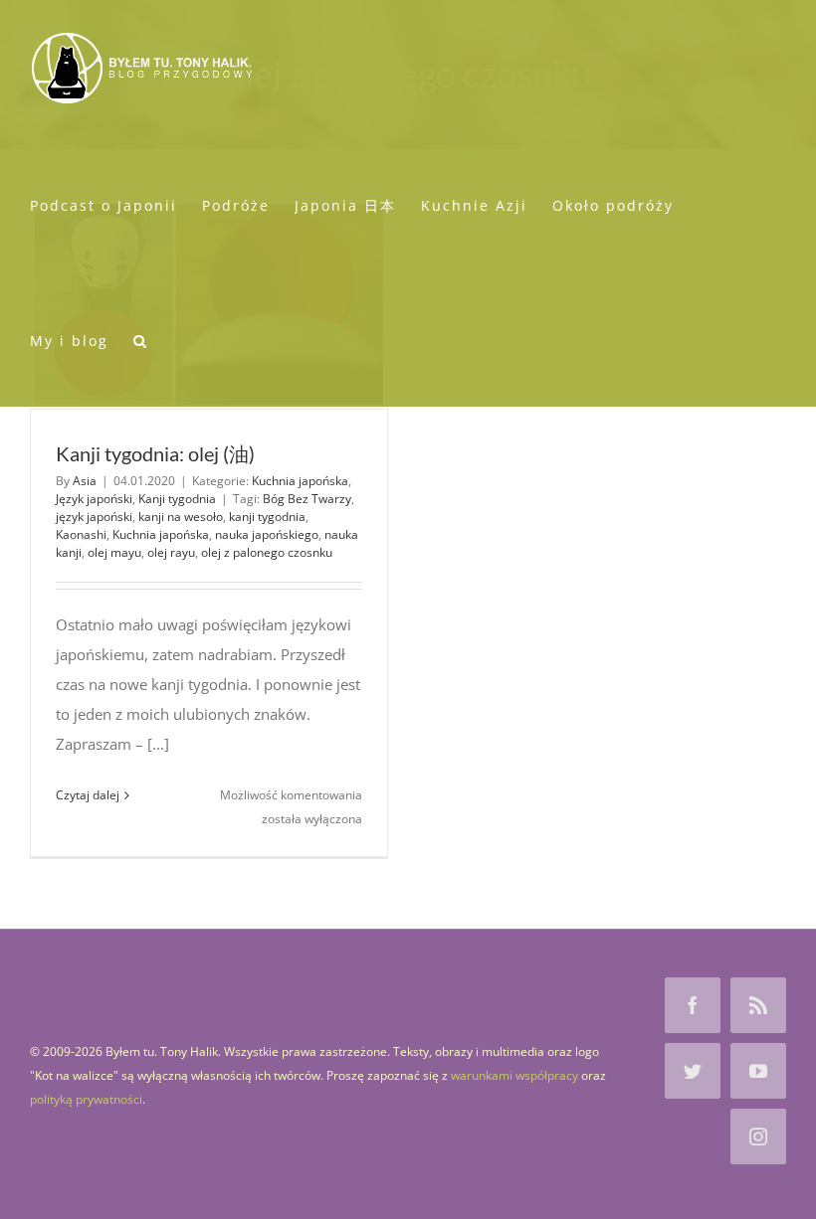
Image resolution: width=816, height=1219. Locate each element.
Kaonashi (81, 534)
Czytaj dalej (87, 794)
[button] (140, 339)
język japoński (94, 516)
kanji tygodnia (267, 516)
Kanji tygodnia (177, 498)
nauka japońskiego (266, 534)
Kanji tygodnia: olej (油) (155, 453)
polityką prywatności (86, 1099)
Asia (85, 480)
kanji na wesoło (180, 516)
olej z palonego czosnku (266, 552)
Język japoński (94, 498)
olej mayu (114, 552)
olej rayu (171, 552)
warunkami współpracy (514, 1075)
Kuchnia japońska (300, 480)
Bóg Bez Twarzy (307, 498)
